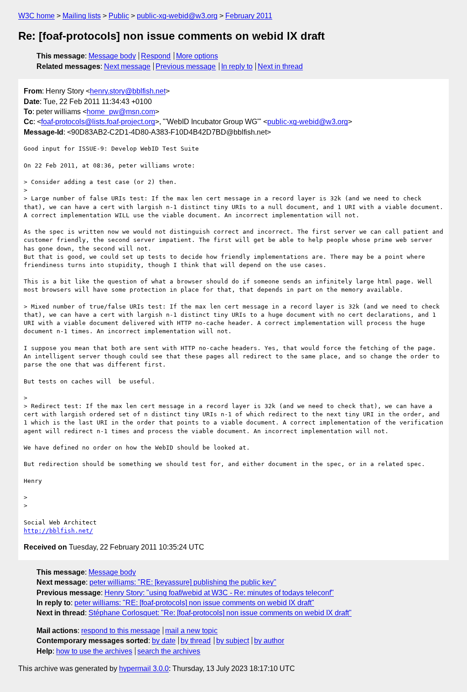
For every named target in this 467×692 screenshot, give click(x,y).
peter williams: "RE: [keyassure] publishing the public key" (182, 582)
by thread (196, 641)
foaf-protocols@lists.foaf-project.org (98, 122)
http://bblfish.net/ (58, 530)
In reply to (237, 66)
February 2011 (248, 16)
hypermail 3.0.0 (144, 668)
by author (269, 641)
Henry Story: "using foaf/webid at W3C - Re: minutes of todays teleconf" (219, 593)
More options (197, 56)
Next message (127, 66)
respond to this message (120, 630)
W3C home (36, 16)
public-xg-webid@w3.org (177, 16)
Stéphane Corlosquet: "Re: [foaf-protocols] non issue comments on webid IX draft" (220, 613)
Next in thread (280, 66)
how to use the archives (94, 651)
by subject (232, 641)
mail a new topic (191, 630)
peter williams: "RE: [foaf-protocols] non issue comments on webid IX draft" (194, 603)
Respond (156, 56)
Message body (112, 56)
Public (119, 16)
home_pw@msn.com (121, 111)
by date (164, 641)
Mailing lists (81, 16)
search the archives (168, 651)
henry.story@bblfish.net (128, 91)
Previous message (186, 66)
